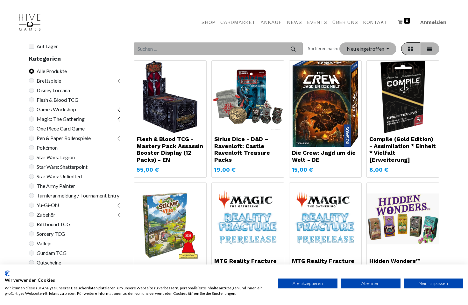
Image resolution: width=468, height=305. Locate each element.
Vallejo (44, 243)
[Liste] (429, 48)
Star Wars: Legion (56, 157)
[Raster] (410, 48)
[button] (367, 48)
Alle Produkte (52, 71)
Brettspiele (49, 81)
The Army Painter (56, 186)
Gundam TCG (52, 253)
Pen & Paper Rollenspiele (64, 138)
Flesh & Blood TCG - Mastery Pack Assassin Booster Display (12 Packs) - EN (170, 149)
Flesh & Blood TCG (57, 100)
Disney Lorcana (53, 90)
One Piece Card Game (61, 128)
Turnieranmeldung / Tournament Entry (78, 195)
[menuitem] (208, 22)
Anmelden (433, 22)
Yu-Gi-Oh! (48, 205)
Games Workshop (56, 109)
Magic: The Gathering (61, 119)
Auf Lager (47, 46)
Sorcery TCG (51, 234)
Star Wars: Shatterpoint (62, 167)
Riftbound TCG (53, 224)
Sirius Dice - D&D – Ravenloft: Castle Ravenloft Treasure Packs (242, 149)
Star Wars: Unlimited (59, 176)
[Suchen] (293, 48)
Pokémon (47, 148)
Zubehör (46, 215)
